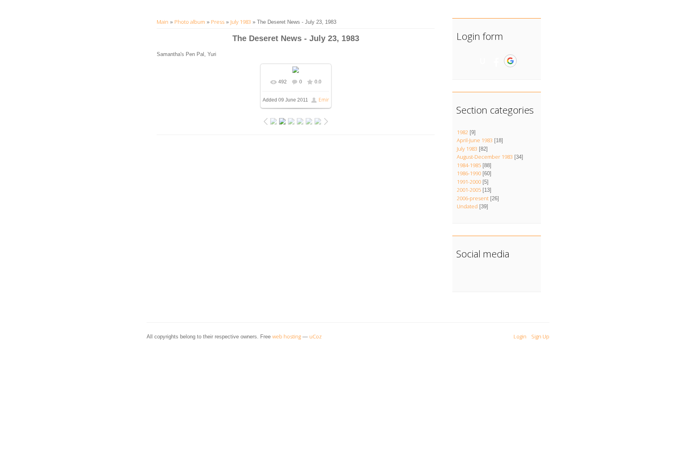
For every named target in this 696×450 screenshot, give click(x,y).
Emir (324, 99)
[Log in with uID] (482, 61)
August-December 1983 (485, 156)
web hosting (286, 336)
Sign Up (540, 336)
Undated (467, 206)
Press (217, 21)
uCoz (315, 336)
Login (520, 336)
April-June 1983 (475, 140)
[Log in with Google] (510, 60)
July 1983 (240, 21)
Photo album (189, 21)
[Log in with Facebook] (496, 61)
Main (162, 21)
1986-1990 (469, 173)
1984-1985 (469, 165)
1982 (462, 132)
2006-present (473, 198)
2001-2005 (469, 189)
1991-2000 (469, 181)
